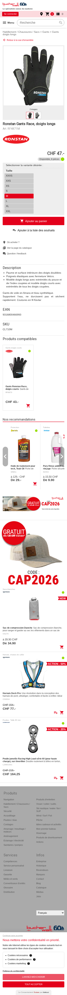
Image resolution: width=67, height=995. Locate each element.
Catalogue (41, 887)
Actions (39, 842)
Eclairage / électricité (14, 840)
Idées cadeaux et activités (48, 824)
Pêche (39, 820)
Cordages (8, 824)
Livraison (8, 870)
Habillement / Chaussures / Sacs (21, 31)
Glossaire (8, 887)
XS (7, 185)
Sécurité (8, 811)
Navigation (9, 799)
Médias (39, 892)
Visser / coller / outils (46, 804)
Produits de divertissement (49, 837)
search (61, 23)
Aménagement (11, 836)
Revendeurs (42, 870)
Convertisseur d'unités (14, 883)
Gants (45, 31)
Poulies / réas (10, 820)
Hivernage (41, 833)
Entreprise (41, 861)
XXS (8, 180)
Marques (40, 874)
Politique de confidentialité (13, 971)
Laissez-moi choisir (33, 977)
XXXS (9, 175)
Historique (41, 865)
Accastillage (9, 815)
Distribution (9, 892)
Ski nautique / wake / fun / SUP (48, 810)
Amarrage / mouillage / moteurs (15, 830)
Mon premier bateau (46, 829)
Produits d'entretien (45, 799)
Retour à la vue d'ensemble (18, 40)
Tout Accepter (34, 984)
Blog (38, 883)
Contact (40, 879)
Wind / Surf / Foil (44, 815)
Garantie (8, 874)
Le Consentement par (33, 992)
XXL (8, 211)
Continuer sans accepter (13, 935)
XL (7, 206)
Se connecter (10, 14)
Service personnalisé (14, 865)
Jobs (38, 896)
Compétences (10, 861)
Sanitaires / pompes (13, 845)
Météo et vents (11, 879)
